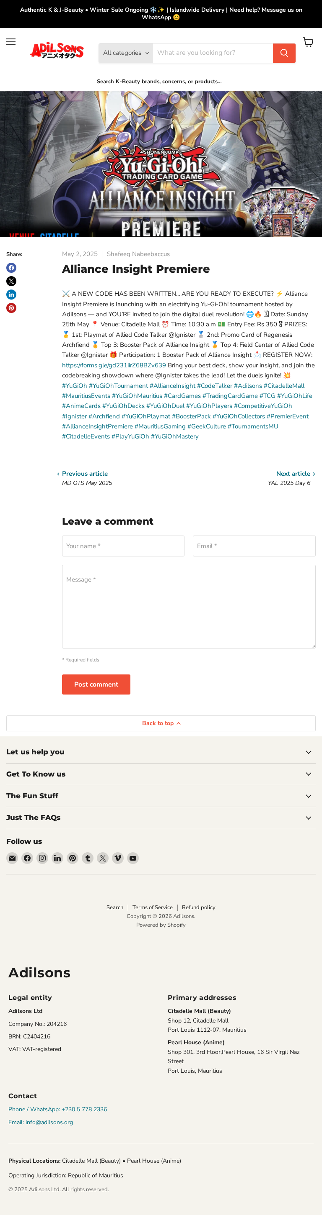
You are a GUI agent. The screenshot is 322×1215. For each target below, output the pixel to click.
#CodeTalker (214, 386)
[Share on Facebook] (11, 268)
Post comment (96, 684)
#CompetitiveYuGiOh (263, 406)
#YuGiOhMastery (175, 436)
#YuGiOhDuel (165, 406)
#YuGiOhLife (294, 396)
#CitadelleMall (284, 386)
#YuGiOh (74, 386)
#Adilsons (248, 386)
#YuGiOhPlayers (209, 406)
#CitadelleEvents (86, 436)
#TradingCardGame (230, 396)
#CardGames (182, 396)
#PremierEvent (288, 416)
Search (114, 907)
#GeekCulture (206, 426)
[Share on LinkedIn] (11, 295)
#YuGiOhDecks (123, 406)
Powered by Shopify (161, 925)
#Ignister (74, 416)
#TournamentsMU (253, 426)
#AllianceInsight (172, 386)
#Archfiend (104, 416)
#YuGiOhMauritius (137, 396)
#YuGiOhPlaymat (146, 416)
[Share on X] (11, 281)
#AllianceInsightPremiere (97, 426)
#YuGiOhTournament (118, 386)
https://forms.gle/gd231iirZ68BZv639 (114, 365)
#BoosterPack (191, 416)
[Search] (284, 53)
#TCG (267, 396)
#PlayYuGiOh (130, 436)
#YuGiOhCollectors (239, 416)
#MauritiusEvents (86, 396)
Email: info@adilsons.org (40, 1122)
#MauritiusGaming (160, 426)
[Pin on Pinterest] (11, 308)
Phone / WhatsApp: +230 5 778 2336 (57, 1109)
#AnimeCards (81, 406)
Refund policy (199, 907)
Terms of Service (152, 907)
